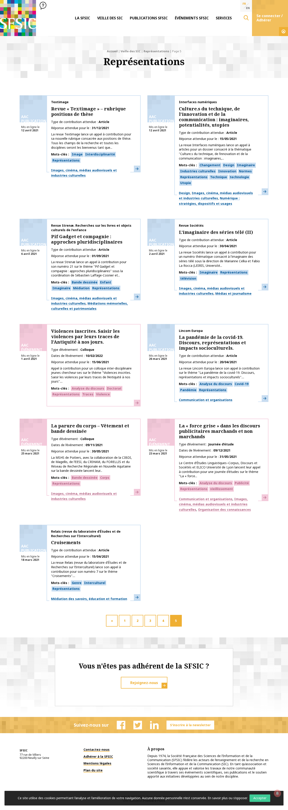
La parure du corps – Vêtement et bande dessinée (90, 428)
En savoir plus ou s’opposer (227, 798)
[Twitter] (137, 725)
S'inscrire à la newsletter (190, 725)
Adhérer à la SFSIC (98, 756)
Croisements (66, 542)
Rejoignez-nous (144, 682)
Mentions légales (97, 763)
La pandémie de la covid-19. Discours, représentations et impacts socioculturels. (212, 342)
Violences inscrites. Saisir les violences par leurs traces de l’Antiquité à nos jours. (85, 336)
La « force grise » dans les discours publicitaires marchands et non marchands (219, 431)
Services (224, 18)
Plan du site (93, 770)
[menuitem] (82, 18)
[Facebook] (121, 725)
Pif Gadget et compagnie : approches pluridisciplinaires (86, 239)
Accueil (112, 51)
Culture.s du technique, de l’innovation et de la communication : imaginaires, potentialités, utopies (214, 117)
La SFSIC (82, 18)
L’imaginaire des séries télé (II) (216, 232)
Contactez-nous (96, 749)
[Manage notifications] (277, 793)
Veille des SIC (110, 18)
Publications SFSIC (149, 18)
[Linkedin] (154, 725)
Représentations (156, 51)
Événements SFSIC (192, 18)
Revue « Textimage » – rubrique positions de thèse (88, 111)
